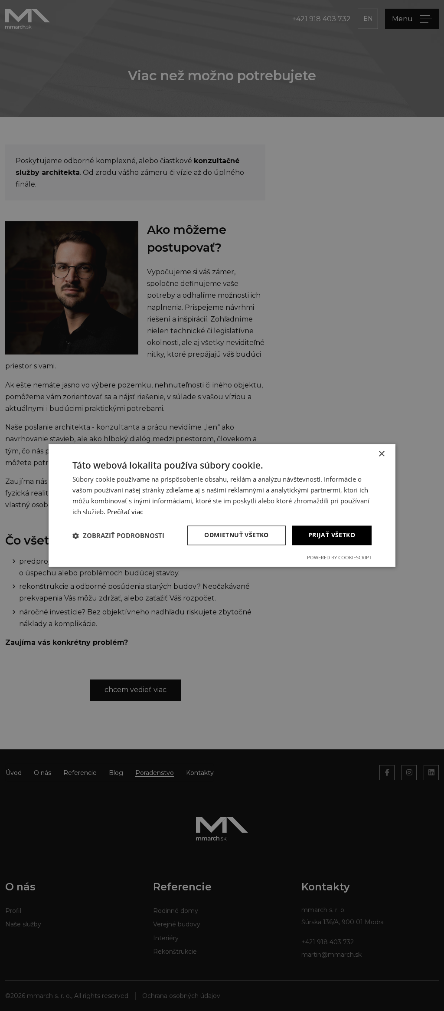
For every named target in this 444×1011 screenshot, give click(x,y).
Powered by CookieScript (339, 558)
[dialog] (222, 505)
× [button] (381, 454)
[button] (118, 535)
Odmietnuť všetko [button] (236, 535)
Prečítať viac (125, 511)
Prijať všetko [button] (331, 535)
